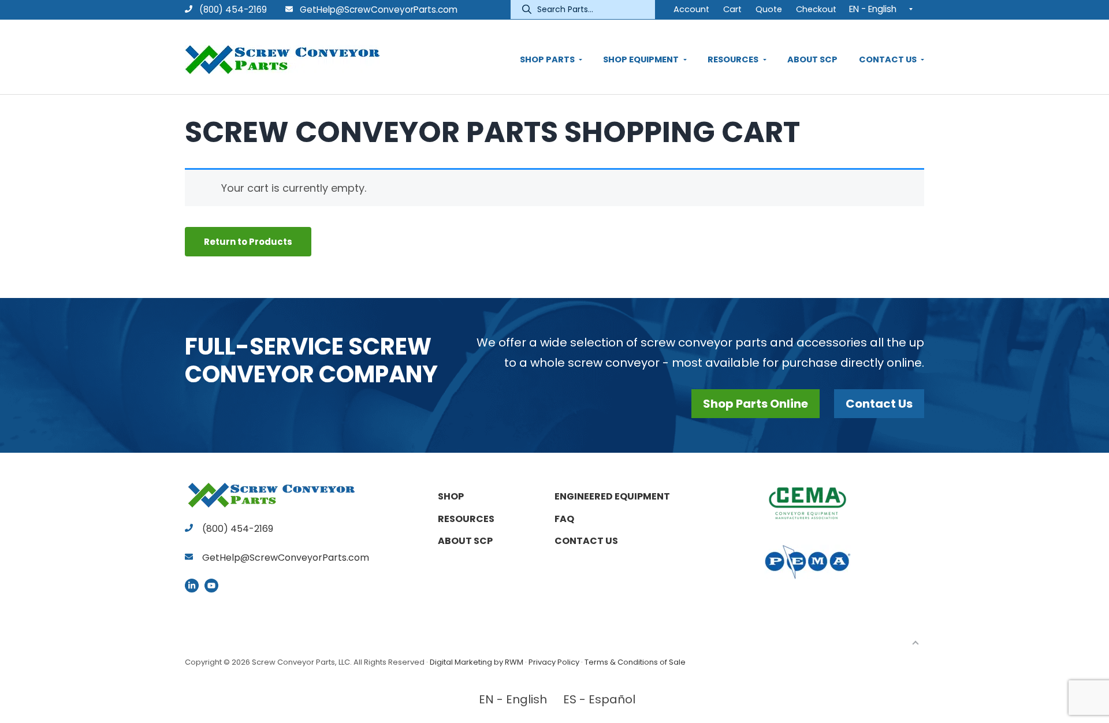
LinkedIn (192, 585)
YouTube (211, 585)
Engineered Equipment (612, 496)
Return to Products (248, 242)
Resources (466, 519)
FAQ (564, 519)
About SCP (465, 540)
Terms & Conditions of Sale (635, 662)
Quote (769, 9)
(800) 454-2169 (232, 9)
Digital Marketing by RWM (476, 662)
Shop (451, 496)
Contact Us (879, 404)
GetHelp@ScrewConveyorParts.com (378, 9)
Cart (732, 9)
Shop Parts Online (755, 404)
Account (691, 9)
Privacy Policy (554, 662)
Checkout (816, 9)
